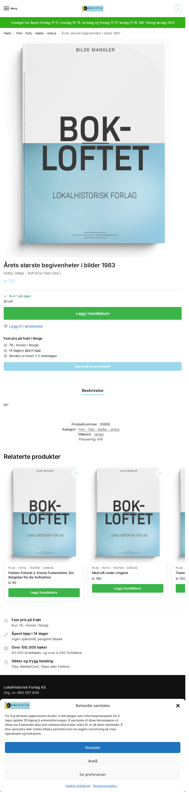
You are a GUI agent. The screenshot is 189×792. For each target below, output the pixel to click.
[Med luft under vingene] (127, 514)
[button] (177, 705)
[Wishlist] (76, 473)
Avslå (92, 761)
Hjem (7, 33)
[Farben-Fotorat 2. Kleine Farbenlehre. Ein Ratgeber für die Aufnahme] (44, 514)
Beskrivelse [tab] (92, 390)
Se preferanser (92, 774)
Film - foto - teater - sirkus (36, 33)
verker (99, 434)
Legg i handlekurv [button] (44, 592)
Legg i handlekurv (93, 313)
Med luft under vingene (110, 573)
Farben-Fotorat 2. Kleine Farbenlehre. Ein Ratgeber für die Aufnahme (41, 575)
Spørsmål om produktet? (93, 366)
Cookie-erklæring (77, 786)
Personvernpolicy (105, 786)
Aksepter (93, 747)
